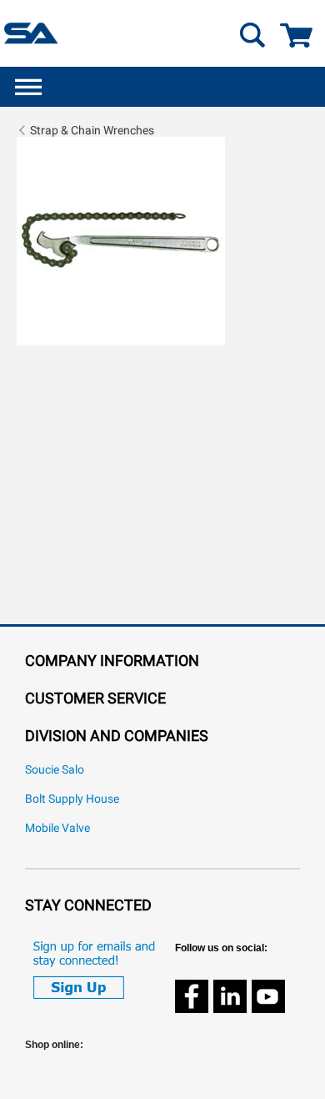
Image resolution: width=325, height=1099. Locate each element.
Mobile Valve (57, 828)
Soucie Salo (54, 770)
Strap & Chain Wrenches (92, 130)
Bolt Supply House (72, 799)
